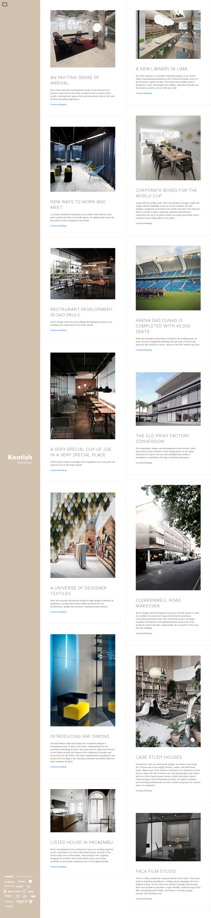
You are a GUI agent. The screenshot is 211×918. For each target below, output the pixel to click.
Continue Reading (58, 104)
